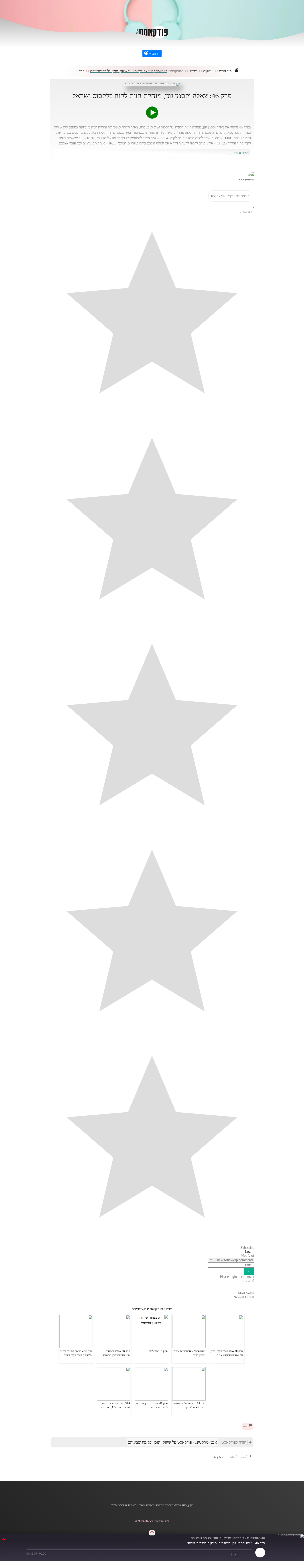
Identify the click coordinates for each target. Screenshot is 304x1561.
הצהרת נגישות (146, 1505)
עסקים (207, 71)
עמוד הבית (226, 71)
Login (249, 1251)
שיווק (193, 71)
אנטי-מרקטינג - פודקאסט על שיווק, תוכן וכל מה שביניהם (128, 71)
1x (234, 1554)
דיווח (246, 1426)
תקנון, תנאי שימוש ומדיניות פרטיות (175, 1505)
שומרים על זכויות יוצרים (123, 1505)
